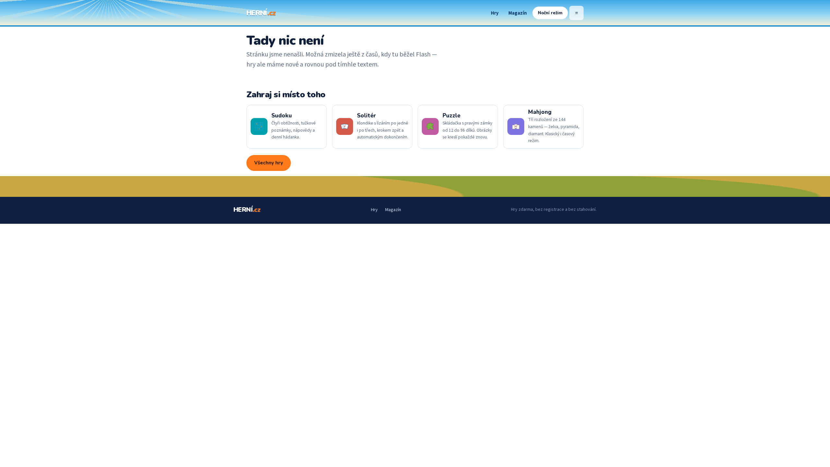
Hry (495, 13)
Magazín (517, 13)
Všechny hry (268, 163)
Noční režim (550, 13)
